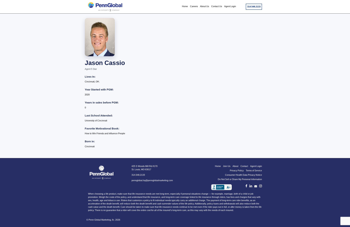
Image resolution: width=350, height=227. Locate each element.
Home (185, 6)
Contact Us (216, 6)
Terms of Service (254, 170)
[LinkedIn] (250, 186)
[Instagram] (260, 186)
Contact (244, 166)
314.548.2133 (254, 6)
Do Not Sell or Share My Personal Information (240, 179)
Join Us (226, 166)
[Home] (101, 173)
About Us (204, 6)
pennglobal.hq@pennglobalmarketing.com (152, 180)
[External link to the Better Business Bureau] (221, 187)
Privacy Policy (237, 170)
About (235, 166)
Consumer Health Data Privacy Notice (243, 175)
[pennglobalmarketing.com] (255, 186)
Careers (194, 6)
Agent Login (230, 6)
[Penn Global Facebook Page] (246, 185)
